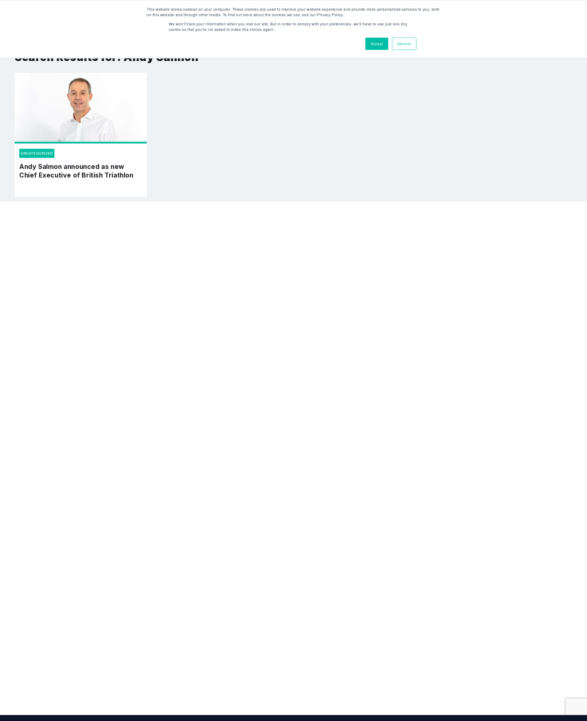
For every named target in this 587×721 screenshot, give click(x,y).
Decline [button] (404, 43)
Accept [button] (377, 43)
